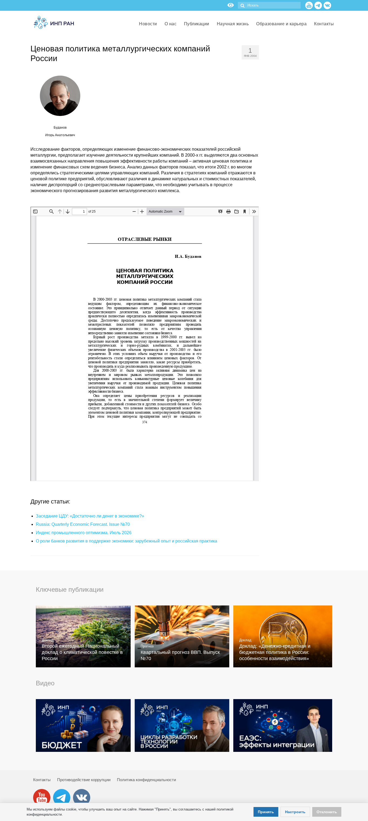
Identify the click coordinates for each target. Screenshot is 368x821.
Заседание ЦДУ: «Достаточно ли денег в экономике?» (90, 516)
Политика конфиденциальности (146, 779)
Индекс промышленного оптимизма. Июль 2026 (83, 532)
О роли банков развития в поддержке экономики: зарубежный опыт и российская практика (126, 541)
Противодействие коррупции (83, 779)
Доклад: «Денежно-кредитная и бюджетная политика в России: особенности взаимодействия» (274, 652)
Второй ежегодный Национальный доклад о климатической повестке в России (82, 652)
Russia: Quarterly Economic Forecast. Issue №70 (83, 524)
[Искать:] (269, 5)
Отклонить (327, 812)
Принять (266, 812)
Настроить (295, 812)
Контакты (42, 779)
